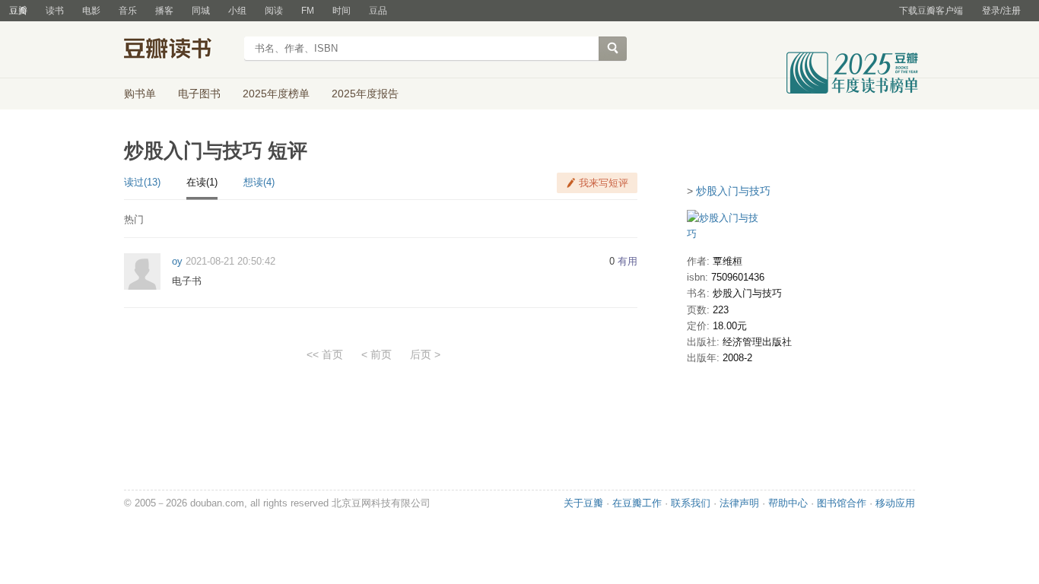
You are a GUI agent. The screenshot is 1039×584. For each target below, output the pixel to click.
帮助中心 (788, 503)
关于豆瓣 (583, 503)
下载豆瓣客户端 (931, 10)
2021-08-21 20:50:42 (230, 261)
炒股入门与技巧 (733, 191)
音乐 (128, 10)
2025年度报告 (365, 93)
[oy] (142, 271)
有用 (627, 261)
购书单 (140, 93)
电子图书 (199, 93)
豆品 (378, 10)
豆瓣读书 (179, 50)
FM (307, 10)
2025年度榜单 (276, 93)
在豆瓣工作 (637, 503)
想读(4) (259, 182)
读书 (55, 10)
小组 (237, 10)
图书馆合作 (841, 503)
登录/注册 (1001, 10)
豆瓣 (18, 10)
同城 (201, 10)
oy (177, 261)
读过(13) (142, 182)
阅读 (274, 10)
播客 (164, 10)
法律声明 (739, 503)
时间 (341, 10)
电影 (91, 10)
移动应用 (895, 503)
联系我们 (690, 503)
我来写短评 (603, 183)
